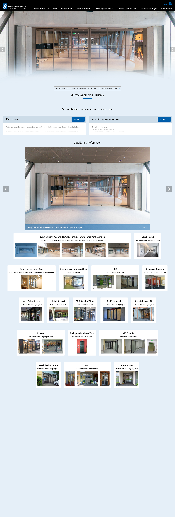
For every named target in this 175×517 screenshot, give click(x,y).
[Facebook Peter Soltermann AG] (169, 4)
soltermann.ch (61, 88)
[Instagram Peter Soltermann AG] (164, 4)
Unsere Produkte (40, 8)
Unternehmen (83, 8)
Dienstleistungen (148, 8)
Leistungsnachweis (103, 8)
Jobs (55, 8)
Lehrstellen (66, 8)
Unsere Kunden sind (127, 8)
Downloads (166, 8)
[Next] (172, 49)
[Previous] (2, 49)
